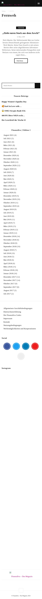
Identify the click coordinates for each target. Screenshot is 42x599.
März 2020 (7, 186)
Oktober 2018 (8, 243)
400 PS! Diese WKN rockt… (13, 115)
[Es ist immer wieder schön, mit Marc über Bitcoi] (21, 397)
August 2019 (8, 209)
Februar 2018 (8, 270)
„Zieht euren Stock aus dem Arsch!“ (21, 33)
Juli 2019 (7, 213)
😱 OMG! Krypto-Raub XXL (14, 111)
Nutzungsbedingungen (12, 325)
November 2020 (9, 159)
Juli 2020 (7, 172)
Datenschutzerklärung (12, 312)
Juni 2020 (7, 176)
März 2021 (7, 145)
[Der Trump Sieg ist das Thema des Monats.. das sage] (21, 495)
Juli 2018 (7, 253)
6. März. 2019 (21, 37)
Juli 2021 (7, 138)
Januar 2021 (8, 152)
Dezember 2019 (9, 196)
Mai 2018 (7, 260)
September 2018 (9, 246)
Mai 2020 (7, 179)
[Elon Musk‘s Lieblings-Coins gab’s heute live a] (21, 379)
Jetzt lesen (19, 61)
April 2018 (7, 263)
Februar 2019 (8, 230)
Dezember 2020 (9, 155)
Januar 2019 (8, 233)
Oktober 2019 (8, 203)
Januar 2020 (8, 192)
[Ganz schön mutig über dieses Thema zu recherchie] (21, 513)
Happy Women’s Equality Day (14, 102)
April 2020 (7, 182)
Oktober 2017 (8, 284)
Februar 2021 (8, 149)
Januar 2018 (8, 273)
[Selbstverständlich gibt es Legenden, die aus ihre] (21, 555)
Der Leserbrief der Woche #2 (14, 120)
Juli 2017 (7, 294)
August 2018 (8, 250)
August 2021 (8, 135)
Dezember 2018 (9, 236)
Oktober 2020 (8, 162)
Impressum (7, 318)
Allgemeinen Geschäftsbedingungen (17, 308)
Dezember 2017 (9, 277)
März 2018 (7, 267)
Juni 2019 (7, 216)
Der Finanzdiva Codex (12, 315)
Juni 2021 (7, 142)
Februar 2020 (8, 189)
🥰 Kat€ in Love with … (12, 106)
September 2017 (9, 287)
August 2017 (8, 290)
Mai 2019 (7, 219)
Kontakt (6, 322)
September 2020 (9, 165)
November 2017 (9, 280)
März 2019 (7, 226)
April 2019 (7, 223)
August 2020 (8, 169)
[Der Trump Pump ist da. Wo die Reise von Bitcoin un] (21, 537)
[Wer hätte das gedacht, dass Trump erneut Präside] (21, 482)
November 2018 (9, 240)
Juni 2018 (7, 257)
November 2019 (9, 199)
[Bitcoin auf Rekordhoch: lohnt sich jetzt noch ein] (21, 453)
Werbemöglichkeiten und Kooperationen (19, 329)
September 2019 (9, 206)
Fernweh (21, 28)
